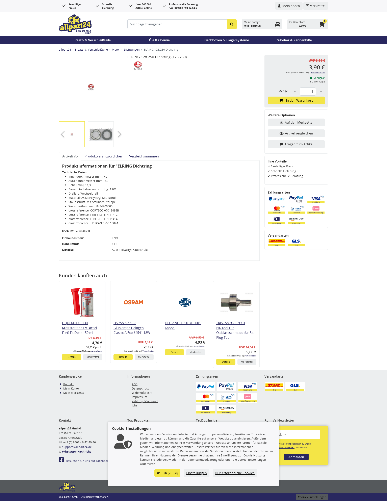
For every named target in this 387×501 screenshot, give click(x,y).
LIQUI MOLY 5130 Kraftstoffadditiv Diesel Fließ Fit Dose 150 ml (79, 328)
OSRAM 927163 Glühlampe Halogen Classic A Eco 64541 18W (131, 328)
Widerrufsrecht (142, 393)
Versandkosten (96, 351)
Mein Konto (71, 388)
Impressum (139, 397)
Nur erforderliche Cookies (235, 473)
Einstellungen (196, 473)
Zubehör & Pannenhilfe (294, 40)
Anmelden (296, 457)
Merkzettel (93, 357)
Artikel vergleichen (299, 133)
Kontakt (68, 384)
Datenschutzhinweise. (283, 447)
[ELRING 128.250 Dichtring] (91, 87)
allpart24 (65, 49)
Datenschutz (140, 388)
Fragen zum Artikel (299, 144)
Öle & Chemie (159, 40)
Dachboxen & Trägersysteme (226, 40)
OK (170, 473)
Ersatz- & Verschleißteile (92, 40)
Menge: (284, 91)
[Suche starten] (232, 24)
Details (72, 357)
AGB (134, 384)
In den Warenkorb (299, 100)
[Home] (75, 23)
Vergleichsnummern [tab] (144, 156)
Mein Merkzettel (74, 393)
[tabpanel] (159, 210)
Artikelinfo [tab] (70, 156)
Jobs (134, 405)
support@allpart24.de (77, 447)
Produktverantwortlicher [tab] (103, 156)
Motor (116, 49)
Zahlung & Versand (145, 401)
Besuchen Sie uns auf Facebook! (87, 461)
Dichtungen (132, 49)
